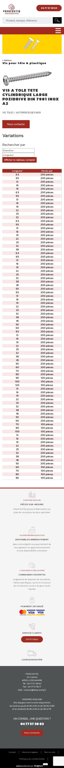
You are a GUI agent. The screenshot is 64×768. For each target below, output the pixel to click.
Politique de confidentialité (32, 759)
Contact (12, 752)
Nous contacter (16, 124)
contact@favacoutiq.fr (35, 690)
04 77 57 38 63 (34, 683)
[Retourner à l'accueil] (11, 10)
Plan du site (49, 752)
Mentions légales (30, 752)
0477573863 (32, 639)
